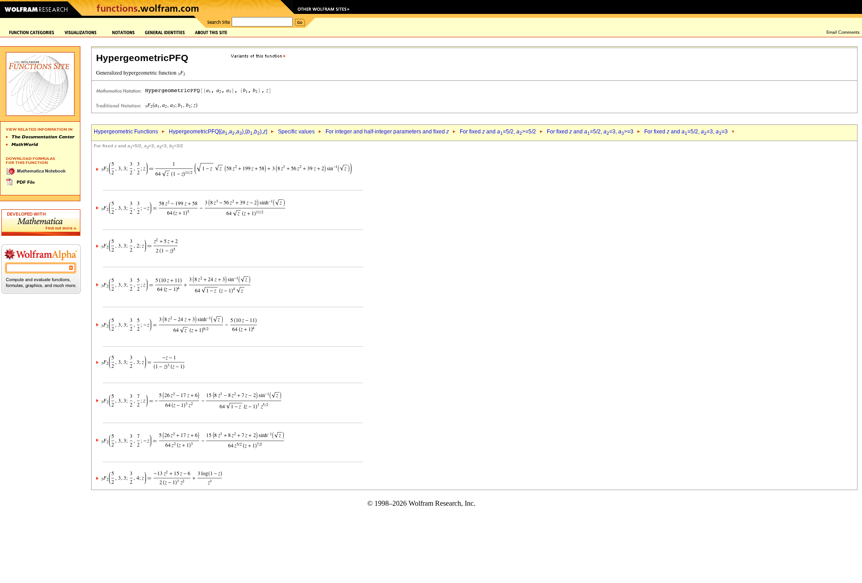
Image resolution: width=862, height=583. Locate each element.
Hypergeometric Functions (126, 131)
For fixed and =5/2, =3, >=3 (590, 131)
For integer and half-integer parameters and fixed (387, 131)
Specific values (296, 131)
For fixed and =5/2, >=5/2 (498, 131)
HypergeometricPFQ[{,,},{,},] (218, 131)
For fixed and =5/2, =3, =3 (686, 131)
